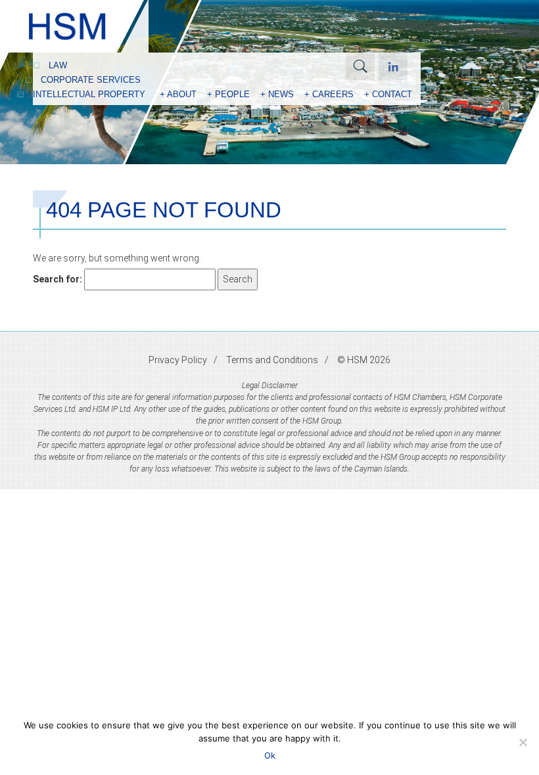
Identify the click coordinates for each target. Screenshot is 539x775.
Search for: (57, 279)
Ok (269, 755)
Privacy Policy (178, 360)
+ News (277, 94)
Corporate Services (91, 80)
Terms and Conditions (272, 360)
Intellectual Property (89, 94)
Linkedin (393, 66)
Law (58, 65)
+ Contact (388, 94)
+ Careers (329, 94)
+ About (178, 94)
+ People (228, 94)
